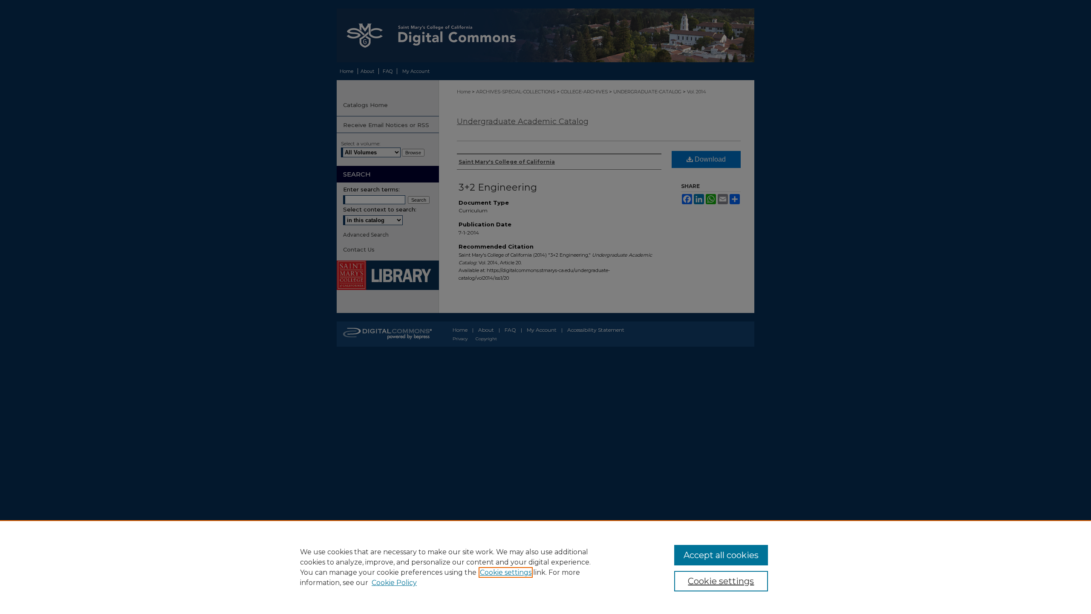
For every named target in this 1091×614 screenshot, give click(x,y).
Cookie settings (505, 572)
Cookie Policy (394, 583)
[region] (545, 567)
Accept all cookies (721, 555)
